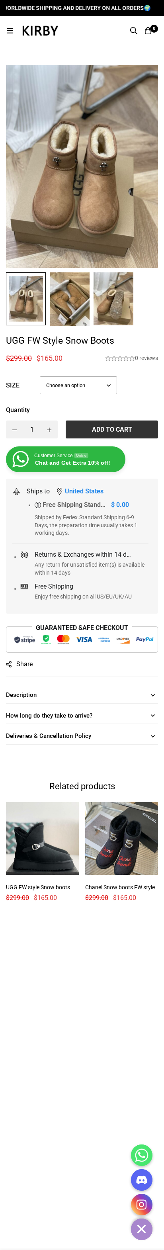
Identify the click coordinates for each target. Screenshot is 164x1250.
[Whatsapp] (141, 1155)
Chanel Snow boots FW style (120, 887)
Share (24, 664)
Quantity (18, 410)
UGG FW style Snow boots (38, 887)
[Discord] (141, 1180)
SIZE (13, 385)
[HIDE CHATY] (141, 1229)
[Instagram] (141, 1204)
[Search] (134, 31)
